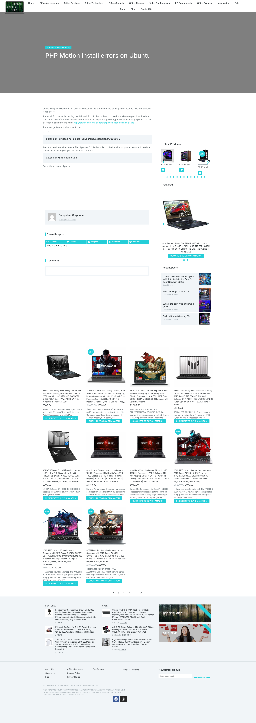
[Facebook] (116, 699)
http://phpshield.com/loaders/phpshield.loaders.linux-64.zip (104, 122)
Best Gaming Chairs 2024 (176, 291)
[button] (55, 242)
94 (141, 592)
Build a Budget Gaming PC (176, 316)
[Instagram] (123, 699)
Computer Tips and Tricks (58, 48)
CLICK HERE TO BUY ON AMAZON (185, 256)
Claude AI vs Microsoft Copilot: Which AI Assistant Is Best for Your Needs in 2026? (178, 279)
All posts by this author (67, 220)
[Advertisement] (186, 52)
